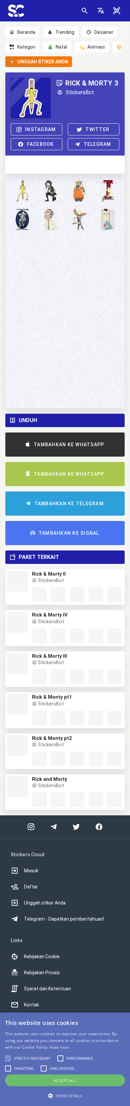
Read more (59, 1047)
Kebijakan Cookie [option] (42, 956)
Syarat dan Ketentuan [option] (47, 988)
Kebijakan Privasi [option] (42, 972)
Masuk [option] (31, 870)
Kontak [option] (31, 1004)
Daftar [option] (31, 886)
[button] (101, 11)
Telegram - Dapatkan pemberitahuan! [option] (64, 919)
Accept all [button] (65, 1080)
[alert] (65, 1059)
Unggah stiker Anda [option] (45, 903)
